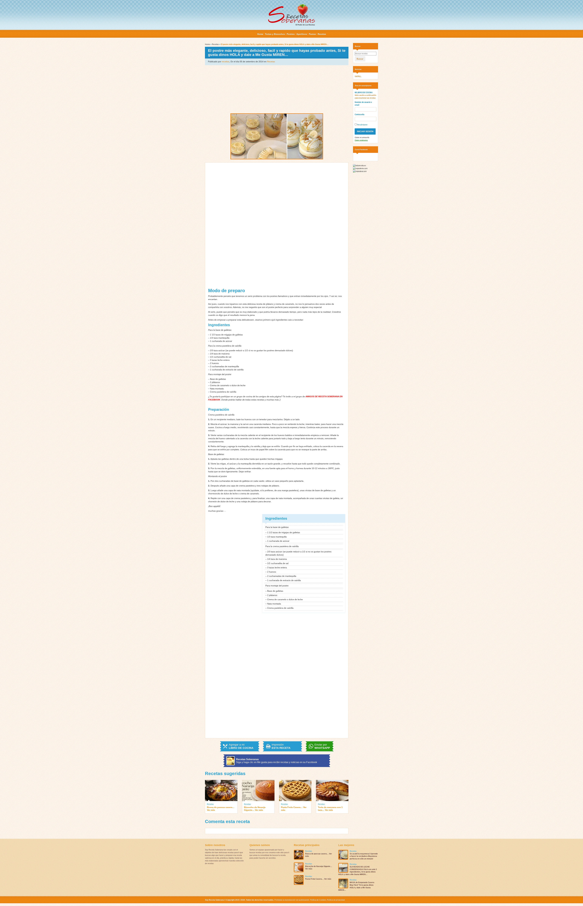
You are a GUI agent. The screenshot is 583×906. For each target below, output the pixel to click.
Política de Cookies (318, 900)
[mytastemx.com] (360, 168)
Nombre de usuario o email (363, 103)
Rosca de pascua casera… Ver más (220, 808)
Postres (291, 34)
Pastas (312, 34)
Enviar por (322, 746)
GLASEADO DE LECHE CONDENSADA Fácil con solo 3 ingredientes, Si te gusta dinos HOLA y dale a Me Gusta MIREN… (357, 870)
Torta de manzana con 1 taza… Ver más (330, 808)
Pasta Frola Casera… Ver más (293, 808)
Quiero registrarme (361, 140)
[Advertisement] (276, 89)
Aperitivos (301, 34)
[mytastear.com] (360, 171)
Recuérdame (362, 125)
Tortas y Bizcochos (275, 34)
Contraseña (359, 114)
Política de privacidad (335, 900)
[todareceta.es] (359, 166)
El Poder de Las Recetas (305, 25)
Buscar (360, 59)
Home (260, 34)
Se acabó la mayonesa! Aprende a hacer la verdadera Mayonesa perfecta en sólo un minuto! (364, 856)
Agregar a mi (241, 746)
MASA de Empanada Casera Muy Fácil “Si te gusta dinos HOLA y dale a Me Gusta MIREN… (356, 886)
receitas (225, 61)
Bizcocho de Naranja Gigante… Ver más (254, 808)
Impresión (281, 746)
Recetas (322, 34)
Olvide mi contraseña (362, 137)
